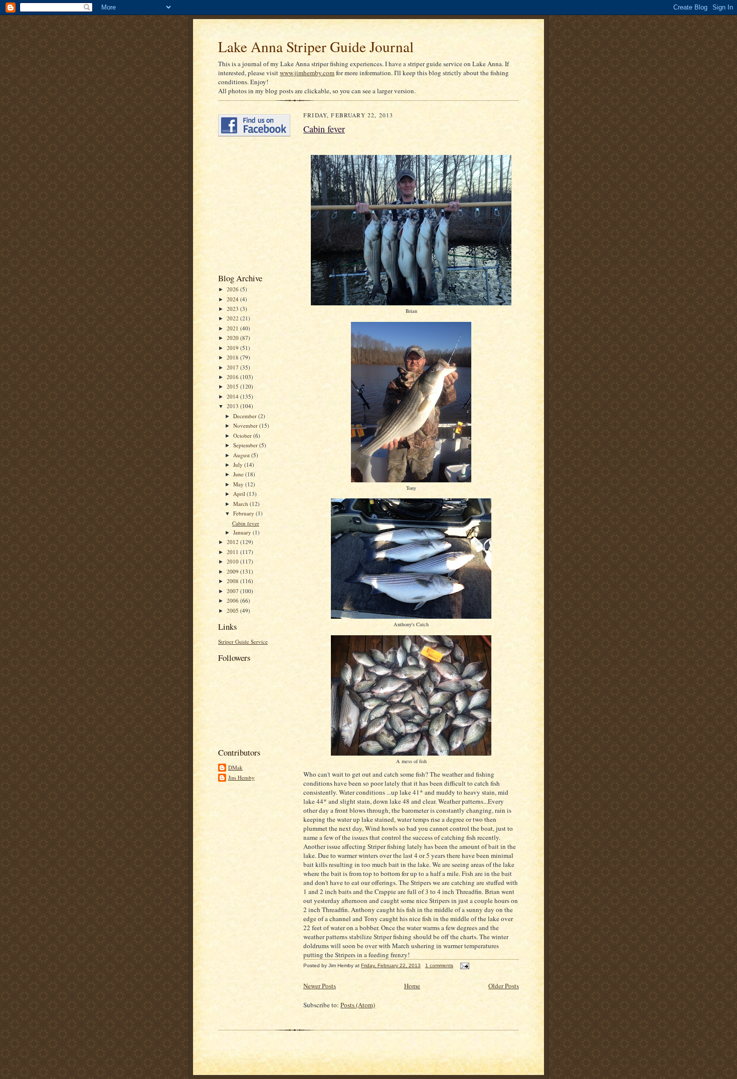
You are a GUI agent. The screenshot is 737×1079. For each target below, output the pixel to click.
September (246, 445)
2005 (233, 610)
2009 (233, 571)
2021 (233, 328)
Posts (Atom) (357, 1004)
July (238, 464)
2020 (233, 337)
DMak (235, 767)
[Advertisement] (248, 204)
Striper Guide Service (243, 641)
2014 (233, 396)
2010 (233, 561)
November (246, 425)
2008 (233, 581)
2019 (233, 347)
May (239, 484)
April (240, 493)
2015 (233, 386)
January (243, 532)
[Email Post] (463, 965)
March (241, 503)
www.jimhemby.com (307, 72)
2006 (233, 600)
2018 (233, 357)
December (245, 416)
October (243, 435)
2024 (233, 299)
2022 (233, 318)
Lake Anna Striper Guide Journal (316, 46)
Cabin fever (245, 523)
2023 (233, 308)
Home (412, 985)
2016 (233, 377)
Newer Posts (319, 985)
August (242, 455)
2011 (233, 552)
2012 (233, 542)
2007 (233, 591)
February (244, 513)
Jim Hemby (241, 777)
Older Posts (503, 985)
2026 (233, 289)
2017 (233, 367)
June (239, 474)
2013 (233, 406)
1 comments (439, 965)
